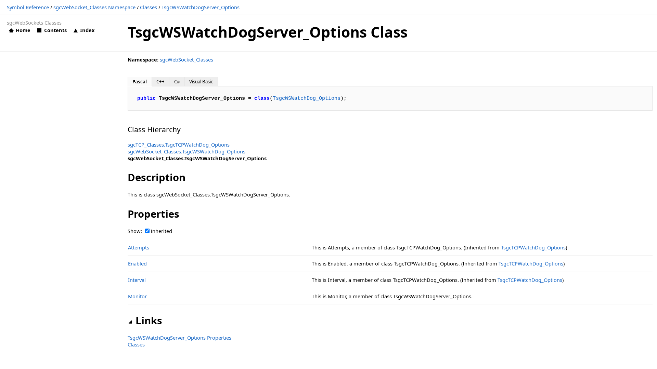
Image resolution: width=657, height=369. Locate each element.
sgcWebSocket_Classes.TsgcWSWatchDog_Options (186, 151)
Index (87, 30)
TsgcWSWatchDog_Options (306, 98)
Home (23, 30)
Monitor (137, 296)
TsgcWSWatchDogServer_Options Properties (179, 337)
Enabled (137, 263)
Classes (148, 7)
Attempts (138, 247)
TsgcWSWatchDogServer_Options (201, 7)
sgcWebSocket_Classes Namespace (94, 7)
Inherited (161, 231)
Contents (55, 30)
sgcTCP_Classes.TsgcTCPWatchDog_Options (179, 144)
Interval (137, 279)
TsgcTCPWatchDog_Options (533, 247)
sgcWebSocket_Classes (186, 59)
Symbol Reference (28, 7)
